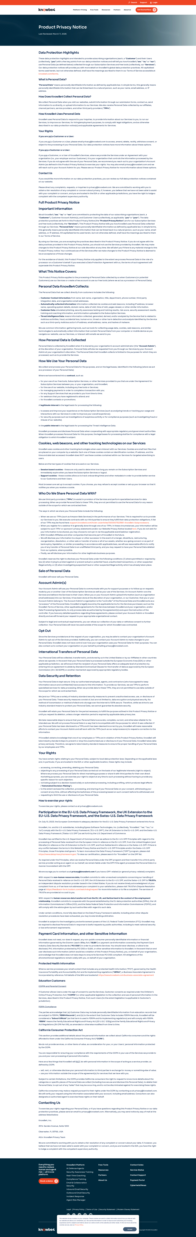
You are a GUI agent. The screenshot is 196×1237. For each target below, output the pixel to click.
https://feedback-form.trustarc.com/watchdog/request (72, 889)
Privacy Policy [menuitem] (78, 1209)
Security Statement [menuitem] (107, 1209)
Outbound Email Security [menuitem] (78, 1193)
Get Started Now (144, 10)
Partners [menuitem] (102, 1175)
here (134, 529)
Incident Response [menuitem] (75, 1196)
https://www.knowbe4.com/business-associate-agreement (126, 975)
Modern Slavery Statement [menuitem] (128, 1209)
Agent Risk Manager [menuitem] (75, 1200)
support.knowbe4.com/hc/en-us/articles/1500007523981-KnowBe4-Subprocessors (109, 523)
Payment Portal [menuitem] (137, 1180)
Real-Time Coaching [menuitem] (75, 1175)
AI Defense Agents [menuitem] (75, 1168)
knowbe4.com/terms (48, 74)
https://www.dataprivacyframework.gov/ (57, 854)
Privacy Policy (79, 1225)
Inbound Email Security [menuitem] (77, 1189)
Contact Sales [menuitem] (136, 1165)
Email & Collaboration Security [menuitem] (76, 1184)
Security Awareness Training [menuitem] (79, 1172)
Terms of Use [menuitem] (91, 1209)
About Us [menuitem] (102, 1180)
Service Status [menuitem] (137, 1170)
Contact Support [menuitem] (138, 1175)
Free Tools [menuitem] (103, 1165)
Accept (130, 1229)
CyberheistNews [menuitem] (138, 1185)
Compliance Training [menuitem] (76, 1179)
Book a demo (46, 1181)
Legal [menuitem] (68, 1209)
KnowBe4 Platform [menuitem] (75, 1165)
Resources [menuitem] (103, 1170)
